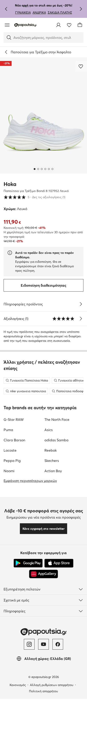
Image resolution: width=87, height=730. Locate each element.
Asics (48, 430)
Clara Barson (14, 440)
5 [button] (34, 197)
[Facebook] (57, 644)
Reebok (50, 450)
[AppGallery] (43, 573)
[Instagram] (29, 644)
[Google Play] (28, 563)
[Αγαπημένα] (69, 25)
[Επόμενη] (80, 9)
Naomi (9, 471)
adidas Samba (56, 440)
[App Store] (58, 563)
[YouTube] (43, 644)
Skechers (51, 460)
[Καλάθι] (80, 25)
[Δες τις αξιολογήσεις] (80, 318)
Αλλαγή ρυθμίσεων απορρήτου (51, 685)
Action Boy (53, 471)
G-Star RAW (14, 419)
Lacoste (10, 450)
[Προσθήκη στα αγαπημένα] (81, 66)
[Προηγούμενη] (6, 9)
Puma (8, 430)
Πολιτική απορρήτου (43, 691)
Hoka (10, 184)
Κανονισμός (18, 685)
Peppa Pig (12, 460)
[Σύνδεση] (58, 25)
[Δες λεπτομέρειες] (80, 304)
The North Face (56, 419)
